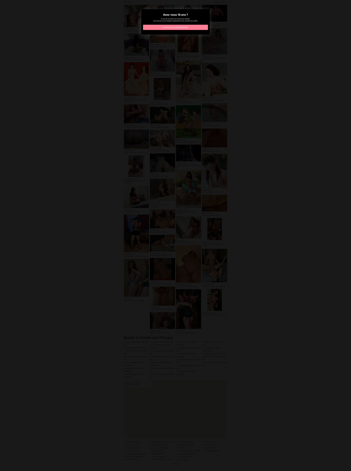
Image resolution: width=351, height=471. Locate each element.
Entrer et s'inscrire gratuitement (175, 27)
